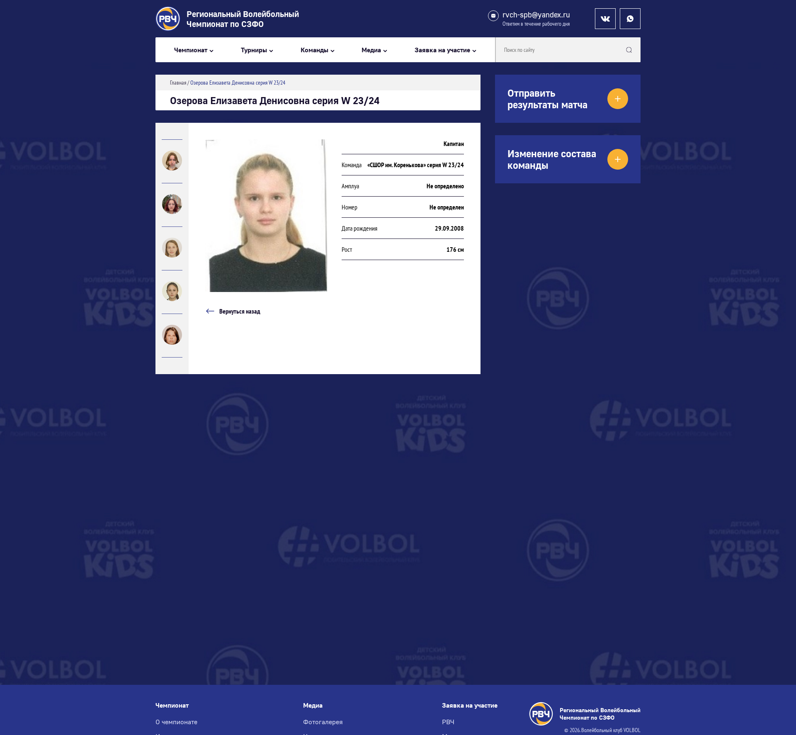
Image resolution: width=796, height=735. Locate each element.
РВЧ (448, 722)
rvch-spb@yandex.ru (536, 14)
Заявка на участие (442, 50)
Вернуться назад (239, 311)
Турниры (254, 50)
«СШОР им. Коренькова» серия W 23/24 (415, 165)
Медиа (371, 50)
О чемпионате (176, 722)
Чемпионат (190, 50)
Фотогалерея (323, 722)
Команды (314, 50)
